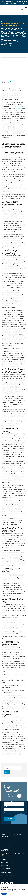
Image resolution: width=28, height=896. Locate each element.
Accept (4, 893)
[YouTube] (11, 883)
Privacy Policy (4, 862)
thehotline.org (6, 472)
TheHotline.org (6, 500)
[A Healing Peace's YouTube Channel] (23, 3)
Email (5, 806)
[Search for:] (12, 768)
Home (2, 22)
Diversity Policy (5, 865)
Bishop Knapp (7, 82)
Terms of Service (5, 868)
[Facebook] (2, 883)
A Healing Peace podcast (19, 108)
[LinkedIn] (7, 883)
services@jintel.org (11, 3)
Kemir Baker (14, 81)
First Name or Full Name (10, 801)
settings (16, 890)
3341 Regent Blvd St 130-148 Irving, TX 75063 (14, 1)
